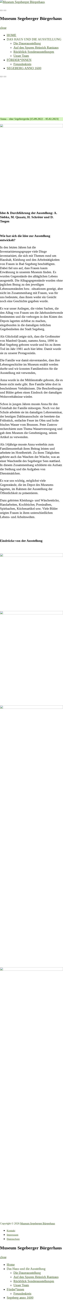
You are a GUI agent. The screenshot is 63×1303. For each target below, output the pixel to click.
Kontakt (11, 1230)
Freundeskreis (22, 64)
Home (11, 35)
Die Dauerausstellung (27, 43)
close (3, 27)
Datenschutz (13, 1239)
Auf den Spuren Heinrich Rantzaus (35, 47)
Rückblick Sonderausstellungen (33, 51)
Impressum (12, 1234)
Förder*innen (19, 60)
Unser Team (21, 55)
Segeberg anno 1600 (24, 68)
